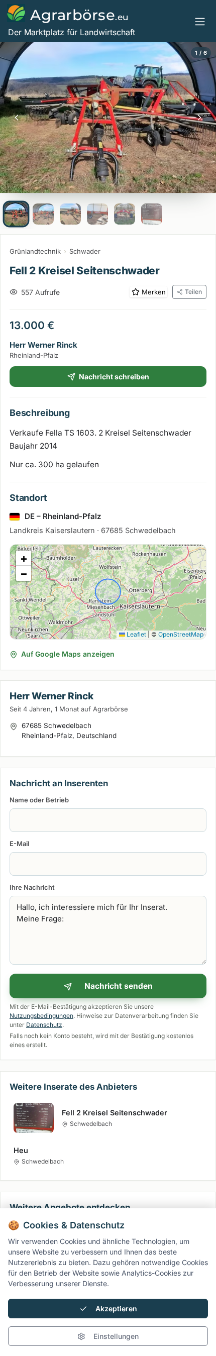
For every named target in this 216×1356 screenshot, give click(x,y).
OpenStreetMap (180, 634)
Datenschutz (44, 1024)
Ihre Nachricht (32, 887)
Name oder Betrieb (39, 800)
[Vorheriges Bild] (16, 117)
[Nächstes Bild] (199, 117)
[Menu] (200, 21)
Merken (154, 292)
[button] (23, 558)
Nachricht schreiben (114, 376)
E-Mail (19, 844)
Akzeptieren (116, 1308)
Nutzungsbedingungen (41, 1015)
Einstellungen (116, 1336)
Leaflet (135, 634)
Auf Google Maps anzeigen (68, 654)
